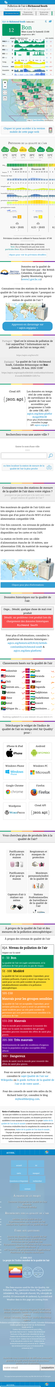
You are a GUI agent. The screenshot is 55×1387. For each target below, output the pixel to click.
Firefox (40, 785)
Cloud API (40, 805)
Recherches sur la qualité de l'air (27, 1213)
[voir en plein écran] (50, 21)
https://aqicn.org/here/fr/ (27, 355)
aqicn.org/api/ (41, 425)
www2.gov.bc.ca (31, 279)
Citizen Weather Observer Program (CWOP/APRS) (26, 1309)
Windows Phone (14, 765)
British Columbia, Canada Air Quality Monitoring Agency (27, 1313)
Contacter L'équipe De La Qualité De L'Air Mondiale (27, 1203)
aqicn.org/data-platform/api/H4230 (39, 415)
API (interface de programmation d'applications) (27, 1249)
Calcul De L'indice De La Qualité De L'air (27, 1239)
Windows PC (40, 765)
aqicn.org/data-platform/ (28, 650)
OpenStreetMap (38, 120)
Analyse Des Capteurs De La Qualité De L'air (27, 1224)
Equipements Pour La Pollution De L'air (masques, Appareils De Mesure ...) (28, 1245)
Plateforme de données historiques (27, 1252)
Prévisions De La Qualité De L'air (27, 1241)
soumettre (48, 1367)
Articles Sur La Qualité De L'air (27, 1219)
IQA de (13, 21)
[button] (19, 95)
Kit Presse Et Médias (27, 1207)
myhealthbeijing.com (27, 1098)
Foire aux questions (27, 1230)
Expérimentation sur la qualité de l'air (27, 1221)
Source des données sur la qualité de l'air (27, 1236)
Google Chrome (14, 785)
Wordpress (15, 805)
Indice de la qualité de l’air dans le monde (33, 1129)
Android (40, 746)
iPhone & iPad (15, 746)
